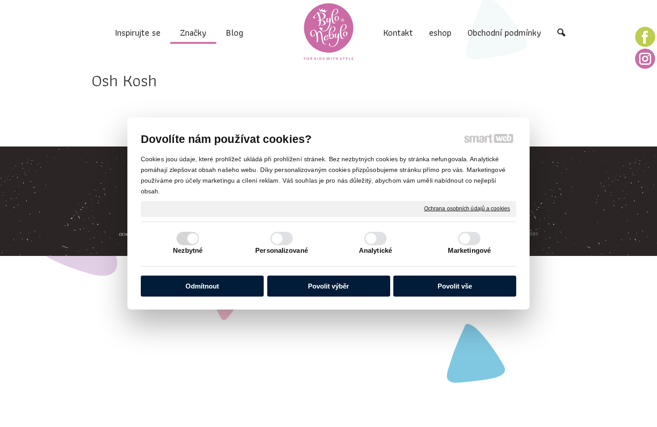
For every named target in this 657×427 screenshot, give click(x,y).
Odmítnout (202, 286)
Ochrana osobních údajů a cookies (467, 208)
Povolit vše (455, 286)
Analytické (375, 250)
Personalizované (281, 250)
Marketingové (469, 250)
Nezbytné (188, 250)
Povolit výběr (328, 286)
